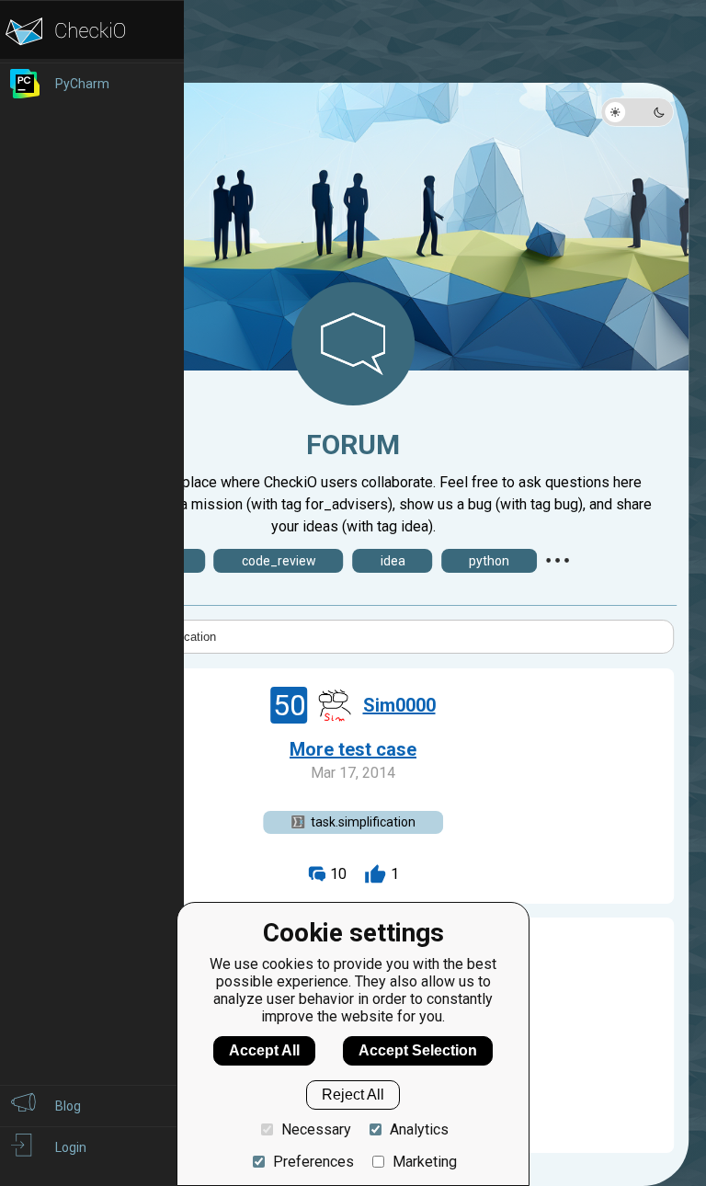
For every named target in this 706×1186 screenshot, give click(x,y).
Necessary (316, 1129)
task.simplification (363, 822)
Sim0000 (399, 705)
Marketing (425, 1161)
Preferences (313, 1161)
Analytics (419, 1129)
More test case (353, 749)
